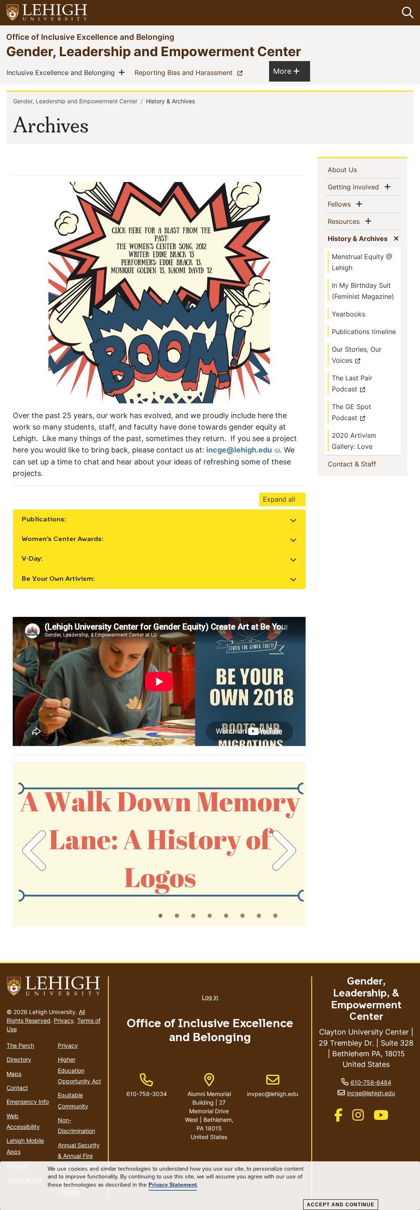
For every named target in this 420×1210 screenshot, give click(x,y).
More (286, 71)
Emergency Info (28, 1101)
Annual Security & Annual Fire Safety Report (79, 1156)
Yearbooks (348, 313)
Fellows (341, 204)
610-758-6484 (371, 1082)
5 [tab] (226, 915)
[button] (406, 12)
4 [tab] (209, 915)
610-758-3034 (146, 1094)
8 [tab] (275, 915)
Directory (19, 1059)
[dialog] (210, 1186)
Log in (210, 997)
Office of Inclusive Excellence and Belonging (90, 36)
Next (282, 850)
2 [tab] (177, 915)
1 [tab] (160, 915)
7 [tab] (259, 915)
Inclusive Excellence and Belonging (62, 72)
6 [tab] (242, 915)
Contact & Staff (364, 464)
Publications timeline (364, 331)
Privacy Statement (172, 1185)
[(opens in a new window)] (47, 13)
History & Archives (359, 238)
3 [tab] (193, 915)
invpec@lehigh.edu (272, 1085)
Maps (14, 1074)
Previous (35, 850)
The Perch (20, 1045)
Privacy (64, 1020)
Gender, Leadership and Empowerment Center (153, 51)
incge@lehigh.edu (239, 450)
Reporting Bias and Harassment (190, 72)
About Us (355, 169)
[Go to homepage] (54, 986)
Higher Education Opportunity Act (79, 1070)
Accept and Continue (340, 1205)
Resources (345, 221)
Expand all (279, 499)
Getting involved (355, 186)
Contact (17, 1088)
